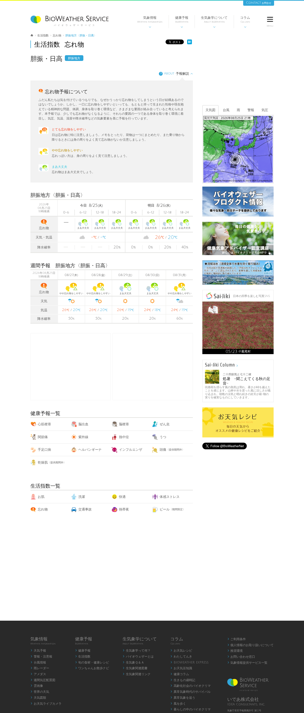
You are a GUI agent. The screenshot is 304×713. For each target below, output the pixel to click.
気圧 (264, 110)
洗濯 (81, 497)
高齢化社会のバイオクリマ (190, 686)
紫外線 (83, 437)
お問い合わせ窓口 (241, 657)
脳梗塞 (124, 424)
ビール (172, 509)
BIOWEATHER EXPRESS (189, 662)
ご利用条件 (236, 639)
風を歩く (178, 703)
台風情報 (38, 662)
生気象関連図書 (135, 668)
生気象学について (214, 22)
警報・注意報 (41, 656)
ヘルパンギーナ (90, 449)
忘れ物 (43, 509)
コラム (245, 22)
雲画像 (36, 686)
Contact (258, 3)
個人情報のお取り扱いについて (250, 645)
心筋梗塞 (44, 424)
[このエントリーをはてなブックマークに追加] (189, 43)
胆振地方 (74, 58)
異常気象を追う (182, 697)
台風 (226, 110)
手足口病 (44, 449)
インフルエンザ (130, 449)
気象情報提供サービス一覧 (247, 662)
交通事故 (85, 509)
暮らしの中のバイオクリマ (190, 709)
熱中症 (124, 437)
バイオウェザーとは (138, 656)
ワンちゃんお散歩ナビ (92, 668)
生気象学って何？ (137, 650)
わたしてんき (181, 656)
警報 (250, 110)
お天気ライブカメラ (46, 703)
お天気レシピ (181, 650)
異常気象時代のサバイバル (190, 691)
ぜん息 (165, 424)
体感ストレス (170, 497)
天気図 (210, 110)
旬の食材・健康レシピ (92, 662)
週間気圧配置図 (42, 680)
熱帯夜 (124, 509)
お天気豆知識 (181, 668)
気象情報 (149, 22)
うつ (163, 437)
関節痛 (43, 437)
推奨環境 (235, 651)
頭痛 (172, 449)
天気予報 (38, 650)
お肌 (41, 497)
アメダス (38, 674)
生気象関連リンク (137, 674)
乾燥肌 (52, 462)
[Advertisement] (153, 366)
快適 (122, 497)
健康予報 (181, 22)
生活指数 (83, 656)
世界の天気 (39, 691)
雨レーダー (39, 668)
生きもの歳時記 (182, 680)
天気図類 (38, 697)
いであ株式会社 (243, 699)
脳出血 (83, 424)
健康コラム (179, 674)
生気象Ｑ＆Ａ (133, 662)
